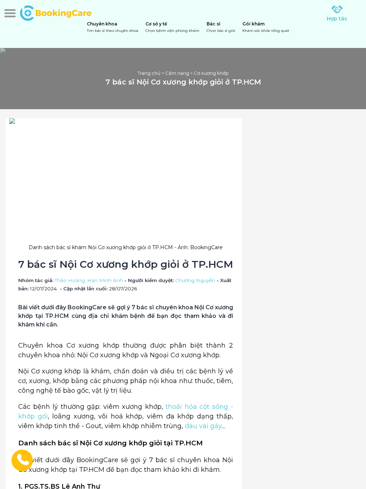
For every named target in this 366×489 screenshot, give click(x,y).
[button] (10, 13)
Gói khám (265, 27)
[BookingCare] (56, 12)
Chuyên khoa (112, 27)
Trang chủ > (151, 73)
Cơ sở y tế (172, 27)
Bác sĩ (221, 27)
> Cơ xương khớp (209, 73)
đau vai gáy (203, 426)
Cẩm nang (177, 73)
